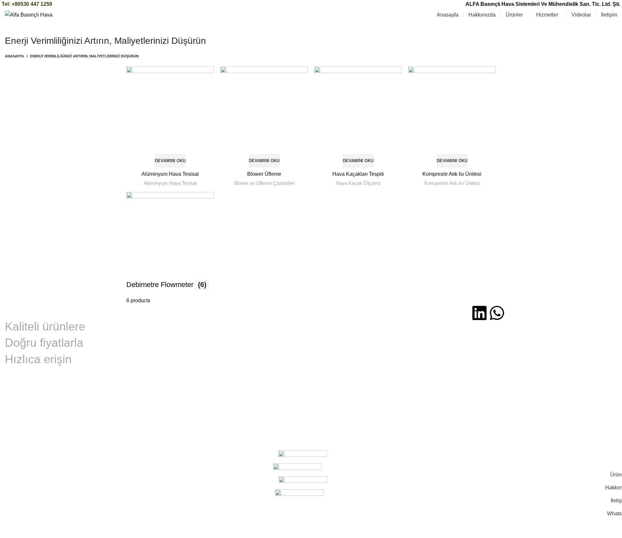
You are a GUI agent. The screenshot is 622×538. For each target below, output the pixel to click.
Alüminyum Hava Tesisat (170, 174)
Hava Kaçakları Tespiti (358, 174)
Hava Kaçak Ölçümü (358, 183)
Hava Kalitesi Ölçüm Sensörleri (347, 335)
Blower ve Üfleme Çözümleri (264, 183)
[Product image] (170, 117)
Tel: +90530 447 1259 (27, 4)
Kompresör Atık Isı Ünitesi (451, 174)
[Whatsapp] (497, 313)
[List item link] (544, 384)
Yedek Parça (175, 370)
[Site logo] (28, 14)
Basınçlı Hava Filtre (336, 357)
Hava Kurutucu (331, 368)
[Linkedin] (479, 313)
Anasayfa (14, 56)
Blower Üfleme (264, 174)
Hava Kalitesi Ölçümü (185, 322)
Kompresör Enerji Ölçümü (190, 334)
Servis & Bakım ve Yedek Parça (196, 358)
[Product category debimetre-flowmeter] (311, 248)
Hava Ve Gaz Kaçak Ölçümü (193, 346)
